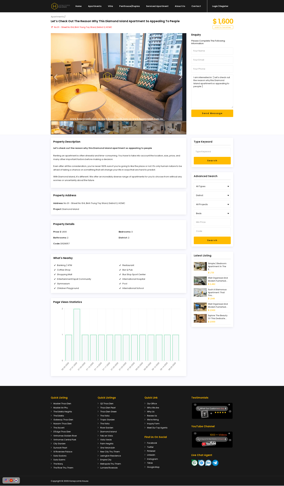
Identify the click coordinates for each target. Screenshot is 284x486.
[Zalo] (208, 462)
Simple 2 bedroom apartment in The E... (217, 266)
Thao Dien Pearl (108, 407)
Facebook (152, 443)
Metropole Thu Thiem (110, 463)
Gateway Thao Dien (63, 419)
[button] (6, 480)
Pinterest (151, 451)
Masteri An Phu (60, 407)
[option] (118, 77)
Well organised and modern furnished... (218, 279)
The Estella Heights (62, 411)
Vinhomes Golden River (65, 435)
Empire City (105, 459)
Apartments (95, 6)
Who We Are (153, 407)
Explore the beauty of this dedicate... (217, 317)
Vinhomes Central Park (64, 439)
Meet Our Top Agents (157, 427)
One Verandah (107, 447)
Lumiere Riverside (109, 467)
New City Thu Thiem (110, 451)
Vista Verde (106, 439)
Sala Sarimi (59, 459)
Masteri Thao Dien (62, 403)
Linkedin (151, 455)
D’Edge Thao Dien (62, 431)
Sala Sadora (59, 455)
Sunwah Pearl (60, 447)
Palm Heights (106, 443)
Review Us (152, 415)
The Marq (58, 463)
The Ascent (58, 427)
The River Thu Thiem (63, 467)
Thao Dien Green (108, 411)
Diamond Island (70, 209)
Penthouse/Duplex (129, 6)
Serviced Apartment (157, 6)
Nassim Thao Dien (62, 423)
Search (212, 160)
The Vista (104, 415)
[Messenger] (201, 462)
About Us (180, 6)
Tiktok (150, 463)
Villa (110, 6)
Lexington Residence (110, 455)
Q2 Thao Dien (106, 403)
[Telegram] (215, 462)
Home (78, 6)
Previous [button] (56, 77)
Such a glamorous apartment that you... (217, 292)
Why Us (150, 411)
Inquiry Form (153, 423)
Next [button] (181, 77)
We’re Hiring (153, 419)
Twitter (150, 447)
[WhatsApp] (194, 462)
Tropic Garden (107, 419)
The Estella (58, 415)
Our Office (152, 403)
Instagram (152, 459)
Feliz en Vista (106, 435)
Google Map (153, 467)
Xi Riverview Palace (62, 451)
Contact (196, 6)
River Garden (106, 427)
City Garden (59, 443)
